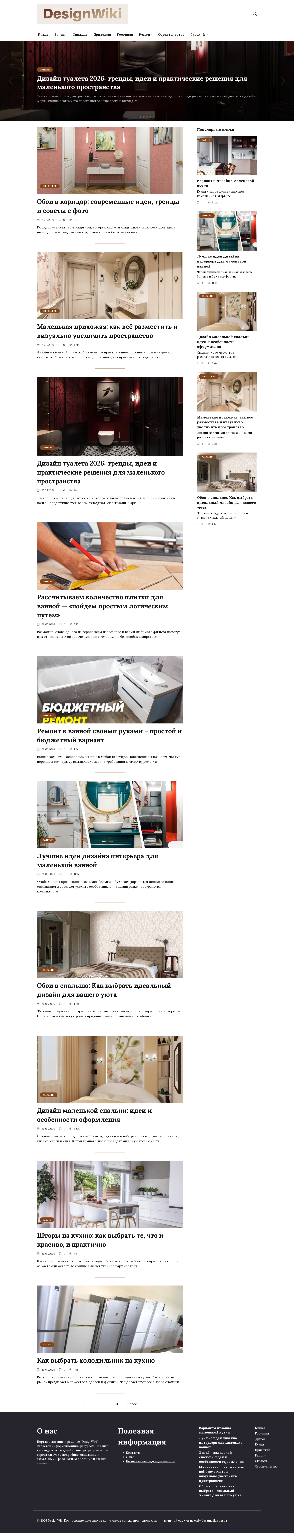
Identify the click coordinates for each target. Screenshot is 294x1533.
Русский (197, 34)
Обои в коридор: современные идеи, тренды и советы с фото (108, 206)
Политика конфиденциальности (150, 1461)
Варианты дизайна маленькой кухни (225, 183)
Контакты (133, 1453)
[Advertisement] (147, 84)
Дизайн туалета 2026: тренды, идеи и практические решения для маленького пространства (101, 472)
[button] (140, 117)
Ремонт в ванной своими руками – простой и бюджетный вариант (109, 735)
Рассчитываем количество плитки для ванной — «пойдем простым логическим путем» (102, 606)
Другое (260, 1439)
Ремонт (145, 34)
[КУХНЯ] (110, 1225)
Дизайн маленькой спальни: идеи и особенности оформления (94, 1115)
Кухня (43, 34)
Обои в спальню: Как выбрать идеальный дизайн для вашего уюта (104, 990)
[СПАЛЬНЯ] (110, 976)
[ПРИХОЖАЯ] (110, 192)
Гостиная (125, 34)
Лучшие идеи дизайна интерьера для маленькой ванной (97, 860)
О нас (130, 1457)
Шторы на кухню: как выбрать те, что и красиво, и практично (100, 1239)
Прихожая (102, 34)
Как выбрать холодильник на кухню (96, 1360)
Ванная (60, 34)
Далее (132, 1404)
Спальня (80, 34)
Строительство (171, 34)
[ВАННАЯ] (110, 453)
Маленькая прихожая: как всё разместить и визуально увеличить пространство (107, 331)
